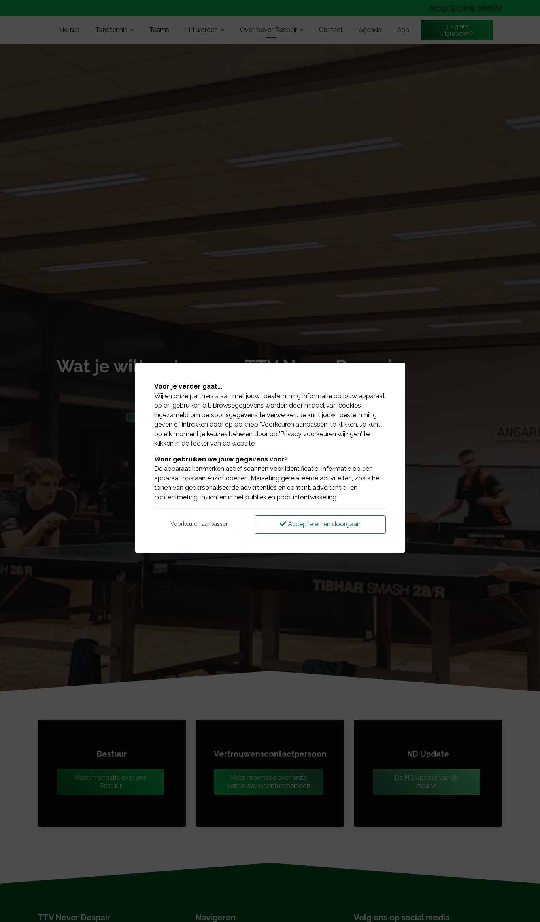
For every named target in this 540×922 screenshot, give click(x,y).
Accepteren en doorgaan (323, 524)
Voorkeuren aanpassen (199, 524)
